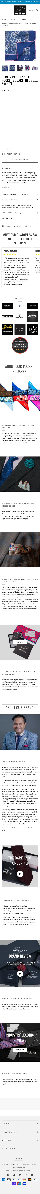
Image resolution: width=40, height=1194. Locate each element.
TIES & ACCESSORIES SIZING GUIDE (15, 194)
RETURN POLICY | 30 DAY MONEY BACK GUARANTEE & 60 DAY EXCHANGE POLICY (17, 206)
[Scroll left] (2, 269)
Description (7, 168)
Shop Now (20, 642)
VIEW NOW (20, 1050)
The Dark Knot (10, 1165)
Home (4, 19)
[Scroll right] (37, 269)
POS (7, 1171)
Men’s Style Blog (29, 1165)
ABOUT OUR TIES (8, 218)
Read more (5, 187)
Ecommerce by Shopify (23, 1171)
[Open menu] (5, 10)
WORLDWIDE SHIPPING (11, 200)
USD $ (31, 10)
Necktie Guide (19, 1168)
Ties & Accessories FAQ (11, 213)
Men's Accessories (18, 19)
